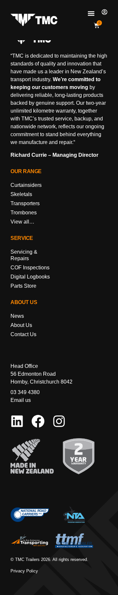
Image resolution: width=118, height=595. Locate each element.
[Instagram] (59, 421)
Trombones (23, 212)
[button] (91, 13)
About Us (21, 325)
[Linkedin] (17, 421)
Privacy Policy (24, 570)
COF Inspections (29, 267)
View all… (22, 222)
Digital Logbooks (30, 276)
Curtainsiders (26, 185)
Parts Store (23, 286)
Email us (20, 400)
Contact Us (23, 334)
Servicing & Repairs (23, 255)
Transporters (25, 203)
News (17, 316)
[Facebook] (38, 421)
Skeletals (21, 194)
